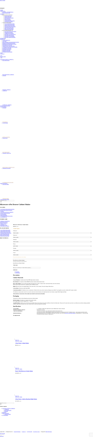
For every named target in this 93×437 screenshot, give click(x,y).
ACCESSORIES (5, 415)
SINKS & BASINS (5, 413)
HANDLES (4, 412)
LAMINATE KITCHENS (9, 33)
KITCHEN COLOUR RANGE (10, 34)
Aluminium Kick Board (6, 168)
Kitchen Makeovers (8, 16)
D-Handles (4, 107)
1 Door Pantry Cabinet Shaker (22, 343)
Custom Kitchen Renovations (10, 20)
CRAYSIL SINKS (5, 184)
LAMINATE (4, 90)
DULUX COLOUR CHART (70, 313)
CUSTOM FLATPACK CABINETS (8, 408)
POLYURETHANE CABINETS (8, 74)
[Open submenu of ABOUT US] (5, 11)
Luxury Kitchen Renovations (9, 23)
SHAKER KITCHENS (9, 32)
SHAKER (4, 75)
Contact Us (24, 431)
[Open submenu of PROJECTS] (4, 39)
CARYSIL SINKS (7, 414)
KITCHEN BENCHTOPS (9, 35)
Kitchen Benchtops (8, 19)
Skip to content (2, 0)
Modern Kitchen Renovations (10, 25)
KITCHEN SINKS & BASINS (10, 37)
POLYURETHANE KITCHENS (10, 31)
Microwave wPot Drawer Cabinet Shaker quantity (21, 267)
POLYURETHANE (5, 60)
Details (21, 396)
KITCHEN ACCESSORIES (9, 36)
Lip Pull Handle (5, 122)
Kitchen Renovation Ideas (9, 29)
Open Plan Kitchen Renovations (10, 26)
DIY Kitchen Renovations (9, 17)
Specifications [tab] (17, 272)
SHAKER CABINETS (6, 89)
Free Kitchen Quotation (9, 21)
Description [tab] (17, 271)
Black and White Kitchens (9, 28)
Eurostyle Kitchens (17, 431)
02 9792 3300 (29, 431)
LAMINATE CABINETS (6, 104)
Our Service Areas (36, 431)
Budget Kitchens (7, 18)
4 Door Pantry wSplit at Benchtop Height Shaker (26, 399)
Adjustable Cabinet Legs (6, 153)
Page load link (2, 433)
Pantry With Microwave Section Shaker (24, 371)
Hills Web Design (49, 431)
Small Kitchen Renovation (9, 27)
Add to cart (17, 396)
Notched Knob (4, 138)
